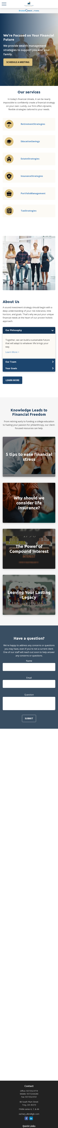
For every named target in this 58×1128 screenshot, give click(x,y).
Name (29, 660)
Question (29, 694)
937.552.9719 (32, 1091)
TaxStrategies (28, 210)
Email (29, 677)
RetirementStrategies (33, 124)
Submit (29, 718)
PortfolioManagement (33, 193)
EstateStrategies (30, 158)
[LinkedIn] (31, 1118)
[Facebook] (26, 1118)
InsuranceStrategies (32, 176)
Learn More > (12, 352)
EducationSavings (30, 141)
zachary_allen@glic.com (29, 1114)
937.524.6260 (32, 1094)
